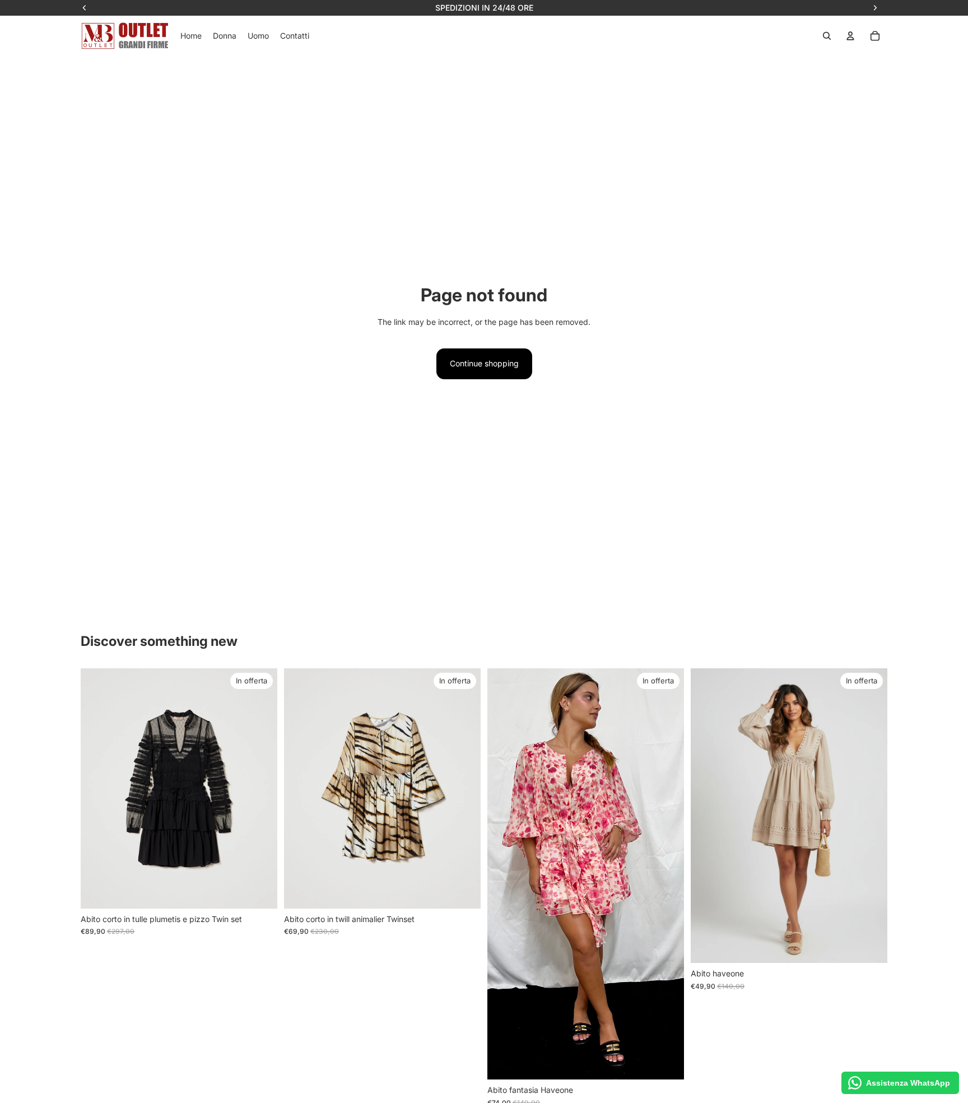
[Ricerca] (827, 36)
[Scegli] (260, 891)
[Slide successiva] (260, 788)
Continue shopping (484, 363)
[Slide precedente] (97, 788)
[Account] (850, 36)
